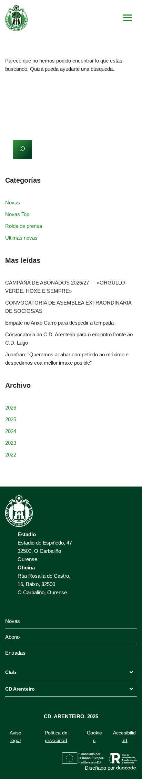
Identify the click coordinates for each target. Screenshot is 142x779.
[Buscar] (129, 90)
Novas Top (17, 214)
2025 (10, 419)
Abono (12, 637)
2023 (10, 443)
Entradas (15, 653)
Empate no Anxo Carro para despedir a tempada (59, 323)
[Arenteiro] (16, 18)
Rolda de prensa (23, 226)
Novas (12, 202)
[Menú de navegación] (127, 18)
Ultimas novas (21, 238)
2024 (10, 431)
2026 (10, 408)
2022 (10, 455)
